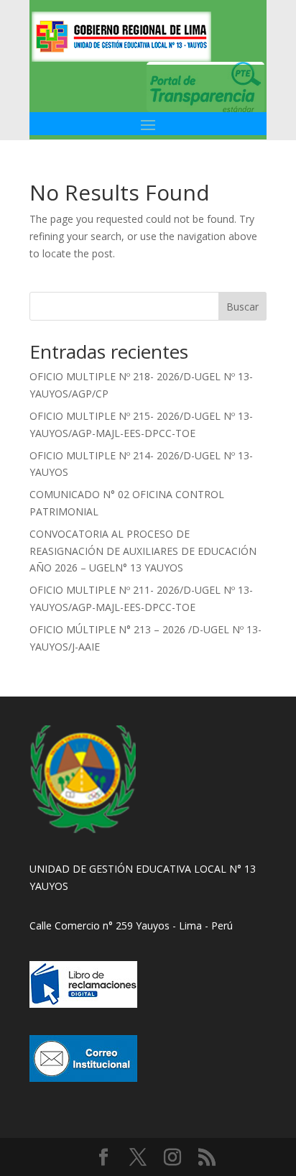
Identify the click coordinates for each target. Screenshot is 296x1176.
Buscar (242, 306)
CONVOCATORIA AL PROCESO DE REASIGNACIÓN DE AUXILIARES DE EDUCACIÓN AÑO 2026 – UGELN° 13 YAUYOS (142, 551)
